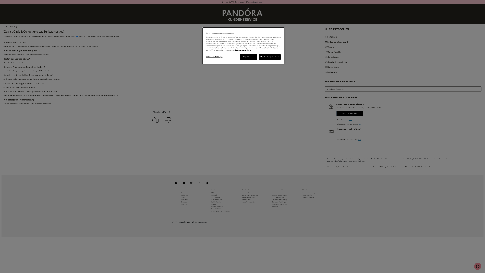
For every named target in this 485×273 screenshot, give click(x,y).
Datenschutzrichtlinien (243, 50)
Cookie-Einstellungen (214, 57)
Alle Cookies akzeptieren (269, 57)
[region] (243, 45)
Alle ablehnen (248, 57)
